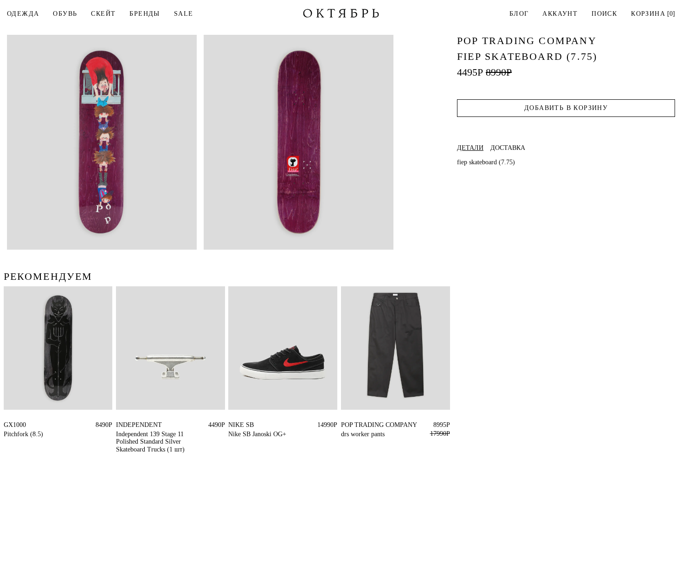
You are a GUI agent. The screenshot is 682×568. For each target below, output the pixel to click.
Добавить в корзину (566, 107)
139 (121, 424)
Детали (470, 148)
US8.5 (266, 424)
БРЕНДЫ (144, 13)
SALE (183, 13)
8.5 (8, 424)
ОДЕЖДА (23, 13)
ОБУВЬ (65, 13)
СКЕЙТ (103, 13)
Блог (519, 13)
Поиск (604, 13)
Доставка (507, 148)
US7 (249, 424)
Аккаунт (560, 13)
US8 (234, 424)
